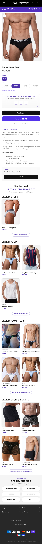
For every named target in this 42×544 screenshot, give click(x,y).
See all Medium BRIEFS (21, 234)
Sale (31, 499)
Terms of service (21, 541)
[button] (4, 3)
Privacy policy (11, 541)
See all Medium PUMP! (21, 313)
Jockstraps (11, 494)
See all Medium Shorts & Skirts (21, 471)
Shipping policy (32, 541)
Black (4, 79)
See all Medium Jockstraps (21, 392)
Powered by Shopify (21, 539)
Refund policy (32, 539)
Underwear (31, 488)
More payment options (21, 124)
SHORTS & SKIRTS (11, 488)
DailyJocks (13, 539)
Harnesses (11, 499)
